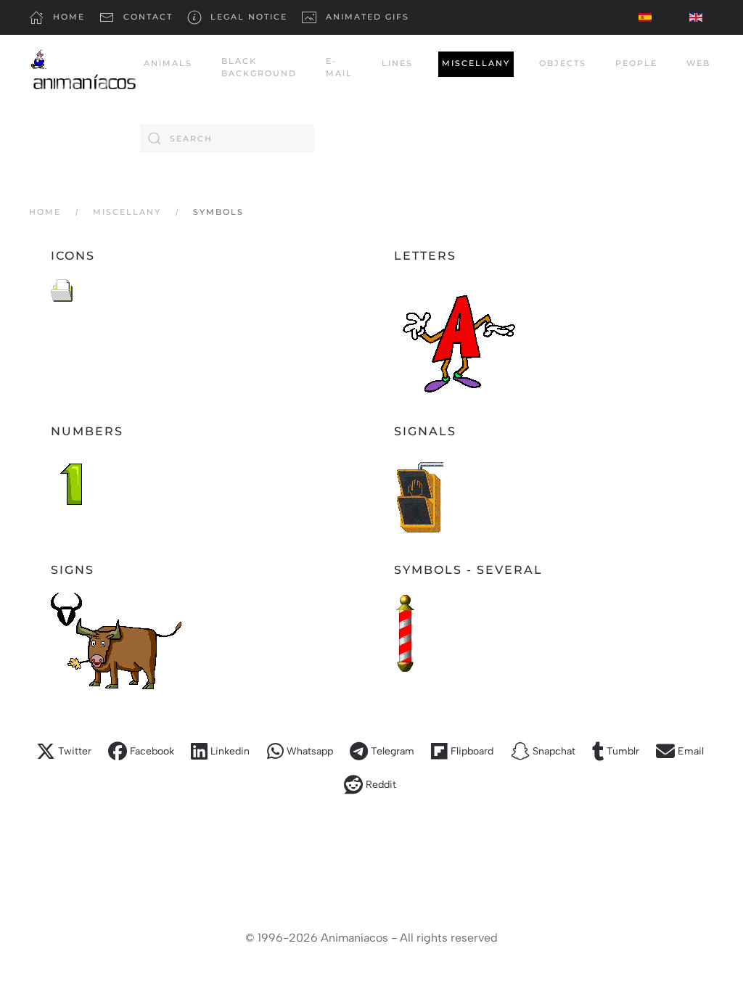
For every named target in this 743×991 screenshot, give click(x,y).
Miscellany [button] (476, 63)
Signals (425, 431)
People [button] (636, 63)
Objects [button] (562, 63)
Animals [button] (168, 63)
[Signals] (418, 493)
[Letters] (455, 335)
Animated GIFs (367, 17)
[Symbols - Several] (405, 632)
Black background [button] (259, 67)
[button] (65, 751)
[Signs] (116, 640)
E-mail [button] (339, 67)
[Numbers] (72, 482)
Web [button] (698, 63)
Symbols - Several (468, 570)
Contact (148, 17)
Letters (425, 256)
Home (69, 17)
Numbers (87, 431)
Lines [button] (397, 63)
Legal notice (248, 17)
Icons (73, 256)
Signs (72, 570)
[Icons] (62, 289)
